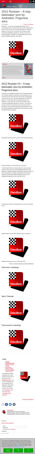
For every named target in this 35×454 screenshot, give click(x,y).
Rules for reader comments (8, 423)
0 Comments (30, 24)
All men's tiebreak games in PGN (9, 370)
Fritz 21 (4, 64)
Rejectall (18, 450)
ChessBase (10, 410)
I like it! (25, 24)
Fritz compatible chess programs (6, 393)
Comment (4, 431)
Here (18, 444)
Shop (3, 1)
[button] (10, 1)
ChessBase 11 (8, 390)
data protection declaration (19, 446)
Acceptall (28, 450)
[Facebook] (6, 404)
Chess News (12, 7)
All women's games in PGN (9, 367)
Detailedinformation (8, 450)
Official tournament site (9, 362)
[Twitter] (10, 404)
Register (13, 429)
